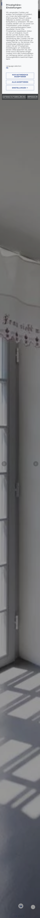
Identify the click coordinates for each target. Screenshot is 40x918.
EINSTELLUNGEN (19, 88)
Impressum (32, 97)
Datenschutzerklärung (14, 97)
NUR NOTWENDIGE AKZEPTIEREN (20, 76)
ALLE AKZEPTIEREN (20, 82)
